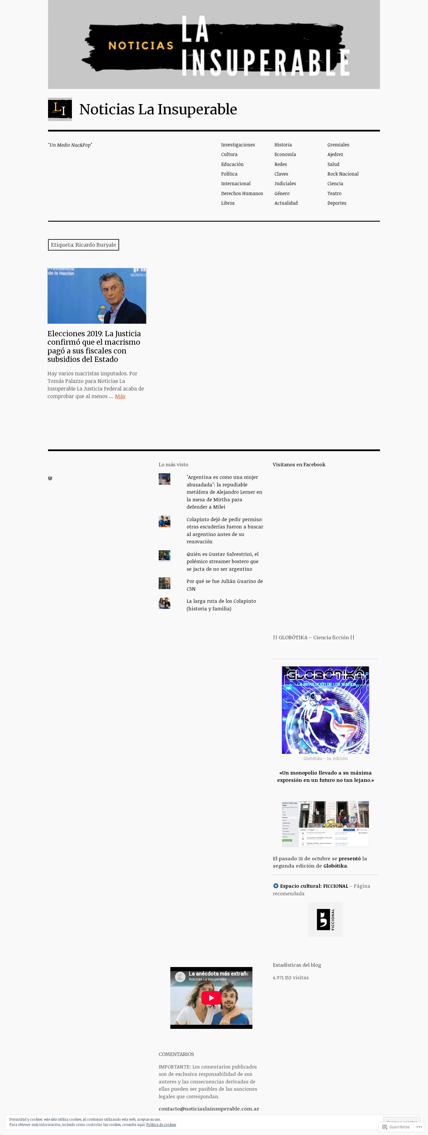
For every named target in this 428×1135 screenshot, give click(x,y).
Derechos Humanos (242, 193)
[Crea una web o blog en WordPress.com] (50, 478)
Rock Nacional (343, 174)
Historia (283, 144)
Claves (281, 174)
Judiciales (285, 183)
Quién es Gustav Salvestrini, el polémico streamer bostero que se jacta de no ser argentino (223, 561)
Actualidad (286, 203)
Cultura (229, 154)
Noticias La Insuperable (158, 109)
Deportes (337, 203)
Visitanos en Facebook (299, 464)
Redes (281, 164)
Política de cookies (161, 1124)
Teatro (335, 193)
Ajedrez (335, 154)
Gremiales (338, 144)
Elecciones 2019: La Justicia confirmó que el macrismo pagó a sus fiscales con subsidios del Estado (94, 346)
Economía (285, 154)
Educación (232, 164)
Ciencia (335, 183)
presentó (350, 858)
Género (282, 193)
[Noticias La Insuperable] (214, 44)
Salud (333, 164)
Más (120, 396)
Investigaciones (238, 144)
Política (229, 174)
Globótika (335, 865)
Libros (228, 203)
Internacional (236, 183)
